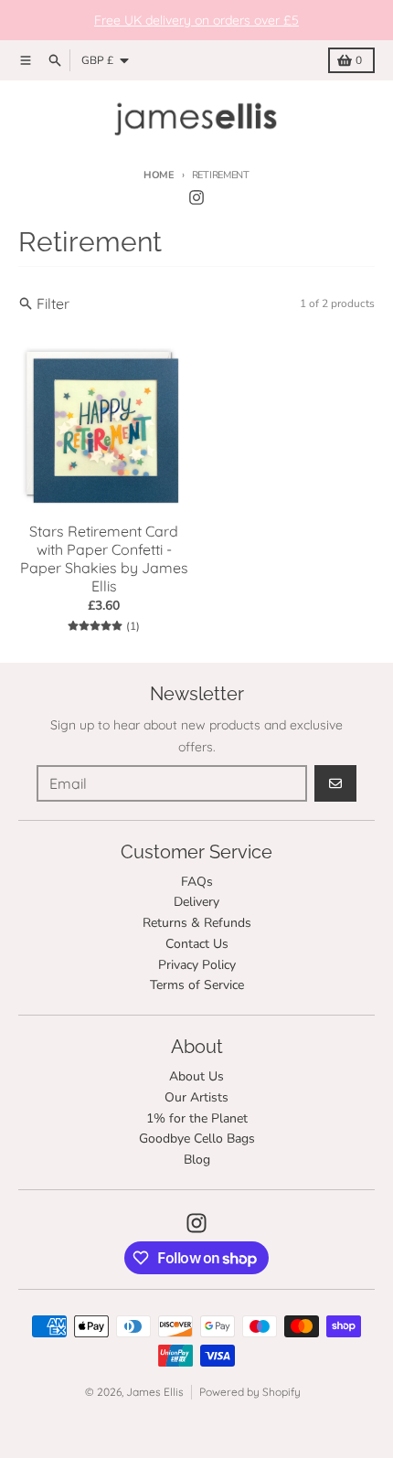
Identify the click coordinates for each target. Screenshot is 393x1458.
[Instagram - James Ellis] (196, 197)
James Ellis (155, 1392)
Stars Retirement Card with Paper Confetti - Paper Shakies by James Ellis (104, 558)
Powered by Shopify (250, 1392)
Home (159, 175)
